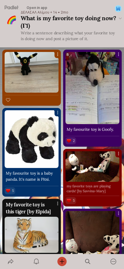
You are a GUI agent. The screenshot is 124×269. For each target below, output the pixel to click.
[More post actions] (54, 57)
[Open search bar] (87, 261)
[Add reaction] (8, 99)
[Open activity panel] (36, 261)
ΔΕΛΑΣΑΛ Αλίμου (35, 12)
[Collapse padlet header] (120, 18)
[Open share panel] (10, 261)
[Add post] (61, 261)
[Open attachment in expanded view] (32, 72)
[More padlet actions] (113, 261)
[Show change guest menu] (118, 8)
